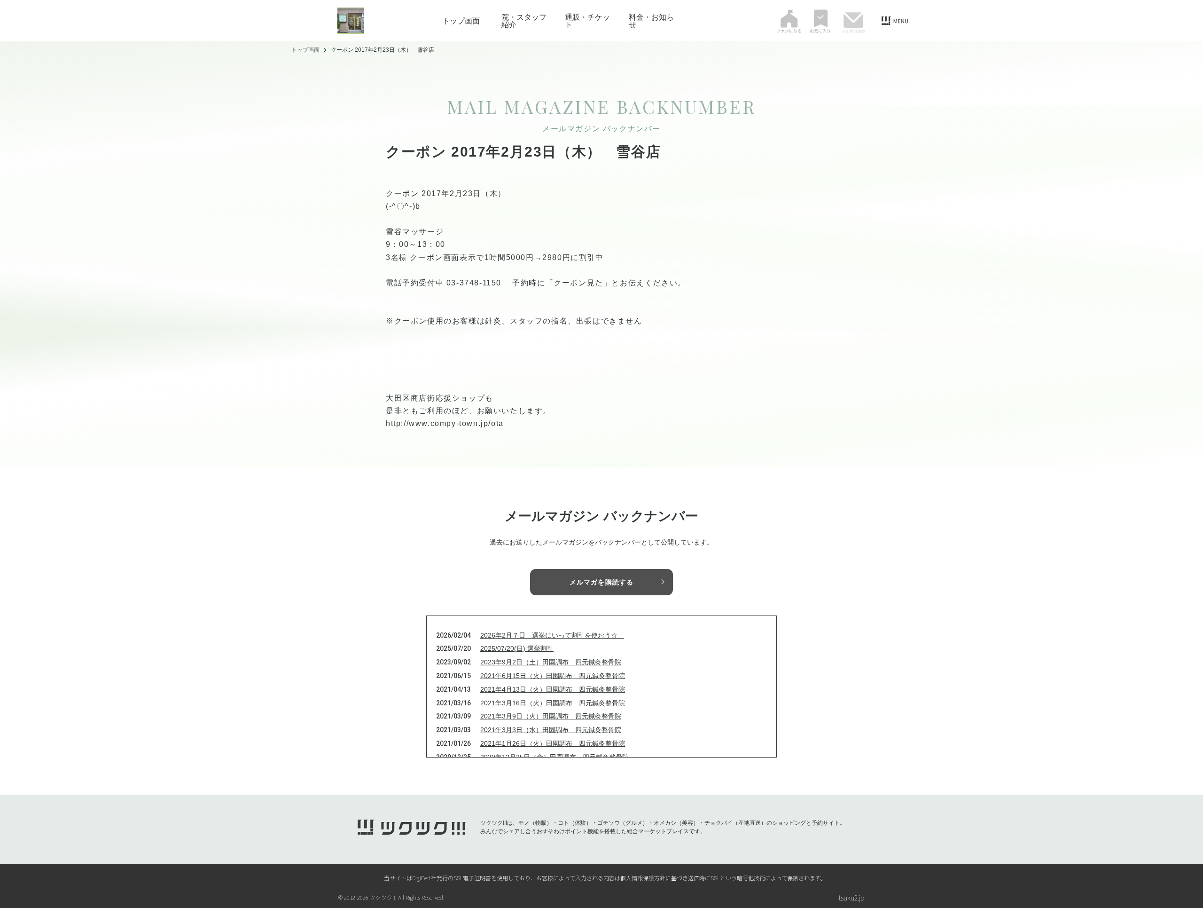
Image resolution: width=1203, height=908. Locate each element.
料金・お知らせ (651, 20)
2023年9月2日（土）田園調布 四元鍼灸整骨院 (550, 662)
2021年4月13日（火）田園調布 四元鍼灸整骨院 (552, 689)
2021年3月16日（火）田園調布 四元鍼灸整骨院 (552, 703)
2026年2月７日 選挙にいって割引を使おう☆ (552, 635)
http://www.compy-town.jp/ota (445, 423)
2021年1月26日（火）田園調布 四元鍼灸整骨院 (552, 743)
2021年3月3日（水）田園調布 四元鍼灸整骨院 (550, 730)
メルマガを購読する (601, 582)
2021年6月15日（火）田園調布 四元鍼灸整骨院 (552, 675)
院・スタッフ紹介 (524, 20)
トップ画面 (461, 20)
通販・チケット (587, 20)
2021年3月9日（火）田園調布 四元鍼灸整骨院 (550, 716)
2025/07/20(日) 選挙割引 (517, 648)
